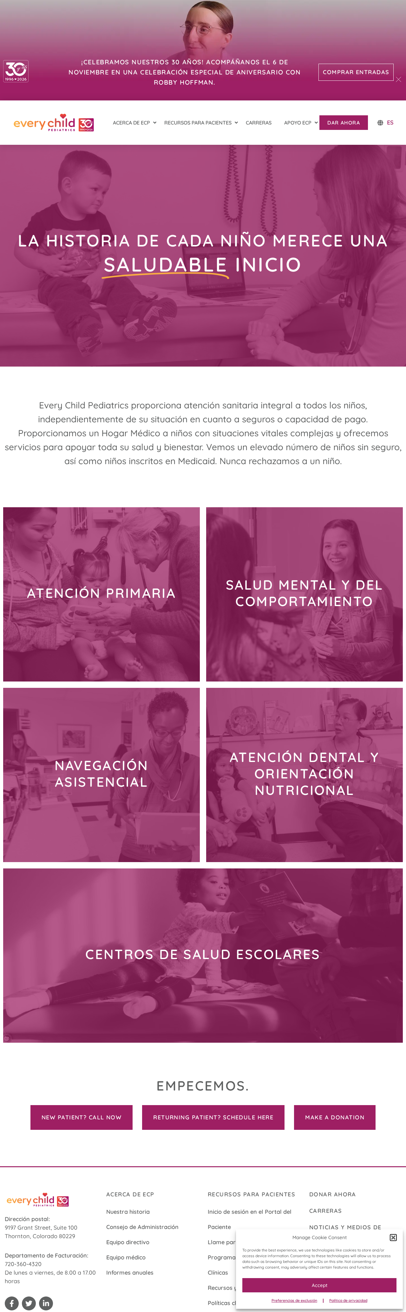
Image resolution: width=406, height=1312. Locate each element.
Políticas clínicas (230, 1303)
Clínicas (218, 1272)
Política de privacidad (348, 1300)
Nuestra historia (128, 1211)
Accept (319, 1285)
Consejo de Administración (142, 1227)
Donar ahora (332, 1194)
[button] (393, 1237)
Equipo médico (126, 1257)
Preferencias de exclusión (294, 1300)
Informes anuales (130, 1272)
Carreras (325, 1210)
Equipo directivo (127, 1242)
